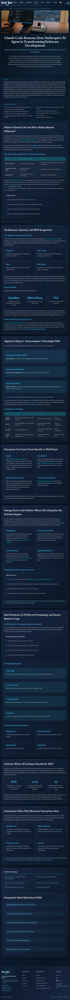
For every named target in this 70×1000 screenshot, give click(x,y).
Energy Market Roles (41, 985)
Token (45, 280)
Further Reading (40, 115)
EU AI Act (12, 579)
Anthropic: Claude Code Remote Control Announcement (15, 877)
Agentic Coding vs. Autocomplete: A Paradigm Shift (16, 111)
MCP (10, 184)
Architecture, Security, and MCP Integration (14, 109)
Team (57, 977)
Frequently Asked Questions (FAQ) (44, 117)
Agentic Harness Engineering (43, 988)
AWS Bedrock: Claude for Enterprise (14, 887)
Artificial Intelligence (41, 977)
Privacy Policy (60, 997)
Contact (58, 975)
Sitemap (66, 997)
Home (5, 8)
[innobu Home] (5, 972)
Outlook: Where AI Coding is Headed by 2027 (47, 111)
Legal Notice (53, 997)
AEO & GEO (25, 980)
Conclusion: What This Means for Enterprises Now (48, 113)
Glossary (24, 983)
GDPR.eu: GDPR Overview (43, 887)
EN (68, 3)
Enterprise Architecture (41, 983)
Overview (38, 975)
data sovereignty (56, 829)
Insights (10, 8)
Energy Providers (40, 980)
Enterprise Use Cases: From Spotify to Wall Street (16, 113)
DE (65, 3)
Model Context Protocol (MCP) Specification (48, 883)
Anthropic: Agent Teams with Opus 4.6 (15, 883)
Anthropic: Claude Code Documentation (47, 877)
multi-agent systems (34, 402)
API (60, 313)
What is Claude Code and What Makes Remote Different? (18, 107)
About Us (24, 985)
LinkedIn (60, 980)
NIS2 (58, 523)
